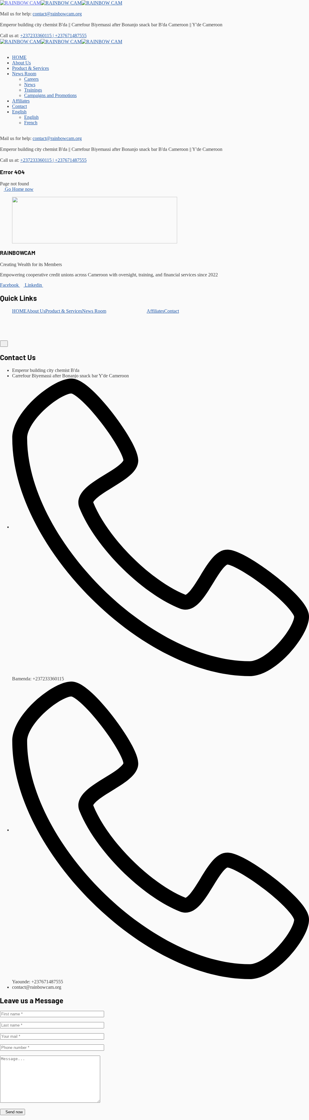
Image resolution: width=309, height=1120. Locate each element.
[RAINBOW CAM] (20, 2)
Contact (171, 311)
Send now (14, 1112)
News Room (94, 311)
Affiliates (155, 311)
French (30, 122)
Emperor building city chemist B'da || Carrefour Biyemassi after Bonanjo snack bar (78, 24)
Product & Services (63, 311)
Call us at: (9, 35)
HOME (19, 311)
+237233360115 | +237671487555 (53, 35)
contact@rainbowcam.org (57, 13)
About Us (36, 311)
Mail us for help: (15, 13)
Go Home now (18, 189)
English (19, 111)
